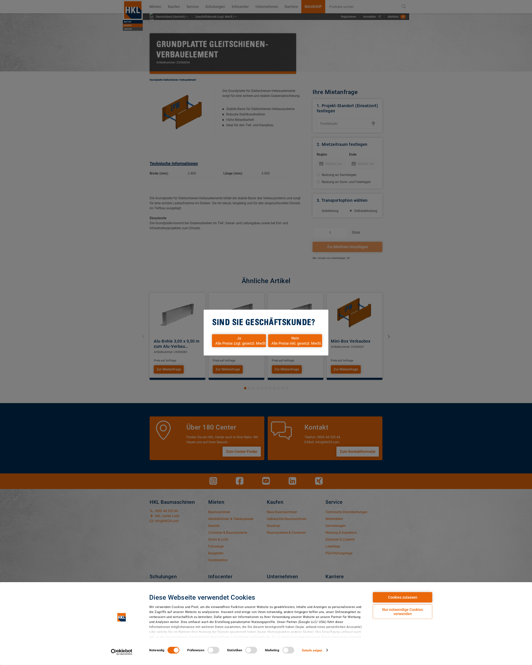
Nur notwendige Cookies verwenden (402, 611)
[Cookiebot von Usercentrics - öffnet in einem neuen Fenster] (121, 652)
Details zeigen (312, 650)
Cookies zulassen (402, 597)
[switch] (213, 650)
